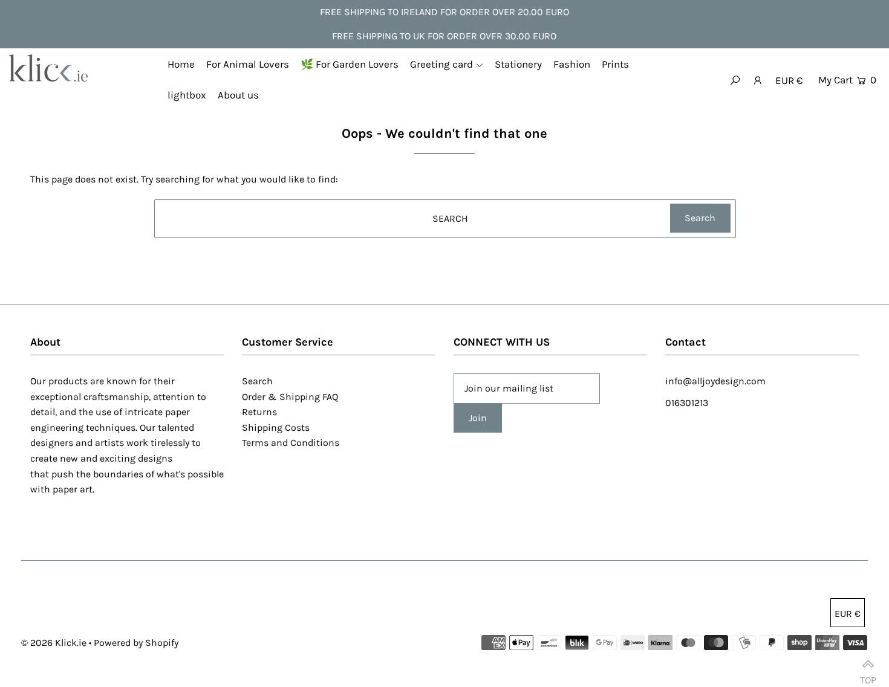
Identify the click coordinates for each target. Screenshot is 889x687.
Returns (259, 412)
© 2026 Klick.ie (53, 642)
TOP (868, 674)
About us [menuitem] (238, 95)
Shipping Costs (276, 427)
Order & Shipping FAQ (290, 396)
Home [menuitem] (181, 64)
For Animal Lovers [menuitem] (247, 64)
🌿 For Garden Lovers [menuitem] (350, 64)
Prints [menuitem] (615, 64)
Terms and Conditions (290, 442)
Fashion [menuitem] (571, 64)
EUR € (789, 80)
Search (257, 381)
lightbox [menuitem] (187, 95)
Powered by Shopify (136, 642)
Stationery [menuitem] (518, 64)
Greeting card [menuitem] (441, 64)
